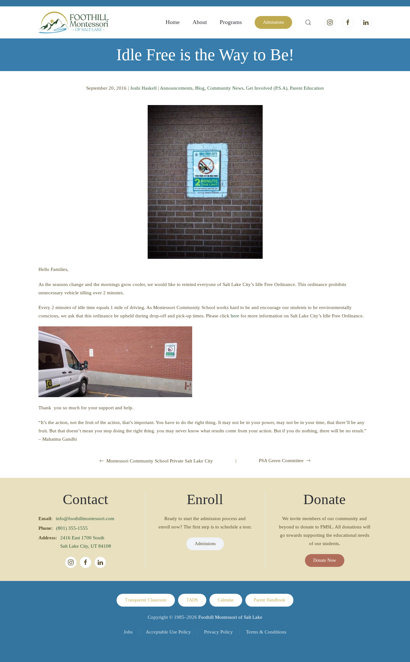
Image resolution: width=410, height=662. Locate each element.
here (235, 315)
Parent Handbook (269, 600)
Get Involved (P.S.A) (266, 88)
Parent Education (307, 88)
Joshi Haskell (143, 88)
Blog (200, 88)
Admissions (273, 22)
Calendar (226, 600)
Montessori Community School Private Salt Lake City (159, 460)
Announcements (176, 88)
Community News (225, 88)
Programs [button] (231, 22)
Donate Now (324, 560)
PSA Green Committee (281, 460)
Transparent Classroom (146, 600)
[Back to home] (73, 22)
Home (173, 22)
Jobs (128, 631)
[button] (308, 22)
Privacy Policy (218, 631)
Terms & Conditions (266, 631)
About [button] (200, 22)
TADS (192, 600)
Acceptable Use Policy (168, 631)
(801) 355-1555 (72, 528)
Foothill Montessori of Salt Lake (230, 617)
